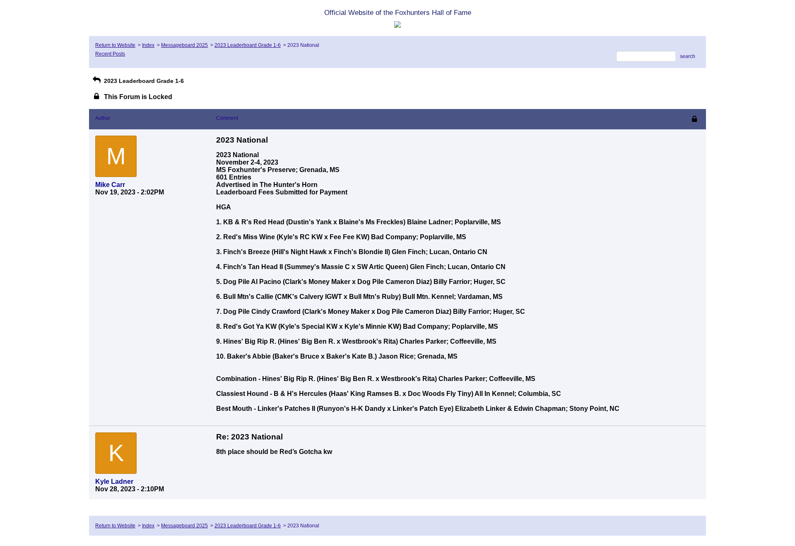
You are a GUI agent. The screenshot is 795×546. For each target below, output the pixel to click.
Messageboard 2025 (184, 45)
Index (148, 45)
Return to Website (115, 45)
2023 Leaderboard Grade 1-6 (247, 45)
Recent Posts (110, 54)
